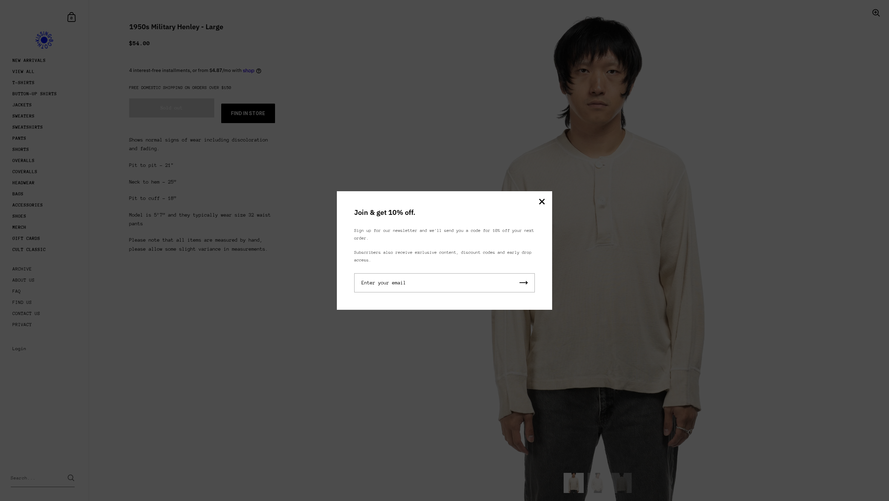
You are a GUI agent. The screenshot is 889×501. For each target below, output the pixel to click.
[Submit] (524, 282)
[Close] (541, 202)
